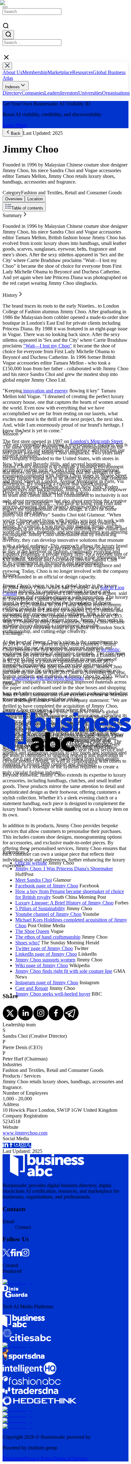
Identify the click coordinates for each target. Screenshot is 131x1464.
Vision (9, 231)
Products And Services (25, 237)
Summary (12, 214)
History (10, 219)
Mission (10, 225)
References (14, 242)
